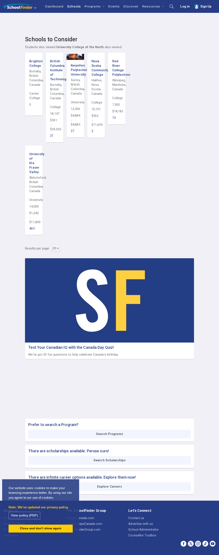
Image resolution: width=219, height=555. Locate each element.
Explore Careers (109, 486)
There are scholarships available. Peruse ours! (68, 451)
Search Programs (109, 434)
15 (114, 118)
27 (72, 131)
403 (31, 228)
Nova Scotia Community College (96, 68)
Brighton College (33, 63)
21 (51, 136)
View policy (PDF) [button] (24, 515)
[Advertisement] (109, 24)
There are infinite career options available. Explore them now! (82, 477)
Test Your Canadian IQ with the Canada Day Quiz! (71, 347)
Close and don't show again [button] (40, 528)
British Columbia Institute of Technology (54, 70)
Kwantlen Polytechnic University (75, 70)
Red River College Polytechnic (116, 68)
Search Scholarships (109, 460)
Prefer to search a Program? (53, 424)
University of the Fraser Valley (33, 163)
